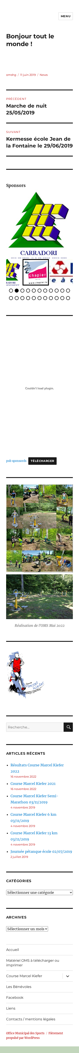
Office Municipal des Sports (25, 1028)
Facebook (14, 993)
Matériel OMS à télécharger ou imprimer (32, 958)
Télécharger (42, 456)
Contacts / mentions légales (30, 1014)
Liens (10, 1003)
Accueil (12, 945)
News (44, 75)
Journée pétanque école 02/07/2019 (41, 846)
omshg (11, 75)
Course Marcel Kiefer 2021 (33, 778)
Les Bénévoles (18, 982)
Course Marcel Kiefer (24, 971)
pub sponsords (16, 456)
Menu (65, 16)
